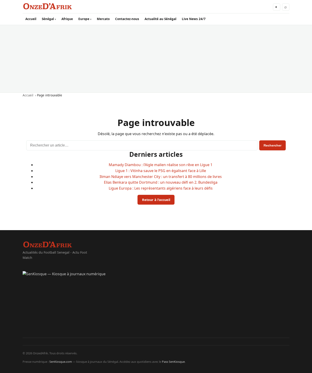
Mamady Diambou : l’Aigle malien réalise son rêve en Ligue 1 (160, 164)
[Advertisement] (156, 59)
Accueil (30, 19)
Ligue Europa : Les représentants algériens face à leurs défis (161, 188)
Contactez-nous (127, 19)
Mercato (103, 19)
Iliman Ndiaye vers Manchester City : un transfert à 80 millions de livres (161, 176)
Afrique (67, 19)
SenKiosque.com (60, 362)
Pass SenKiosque (173, 362)
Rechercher (272, 145)
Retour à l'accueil (156, 200)
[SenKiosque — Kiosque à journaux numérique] (156, 304)
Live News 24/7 (194, 19)
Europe (83, 19)
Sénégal (48, 19)
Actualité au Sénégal (160, 19)
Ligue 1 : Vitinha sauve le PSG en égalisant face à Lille (160, 170)
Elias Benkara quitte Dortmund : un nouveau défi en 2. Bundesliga (160, 182)
